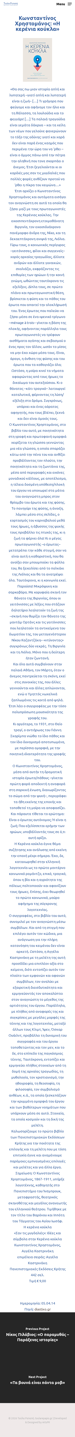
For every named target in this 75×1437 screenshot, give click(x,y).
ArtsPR (46, 1422)
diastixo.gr (42, 1309)
